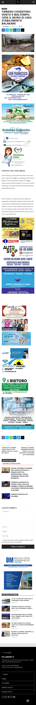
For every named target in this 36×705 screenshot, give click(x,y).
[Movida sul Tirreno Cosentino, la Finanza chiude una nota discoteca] (6, 622)
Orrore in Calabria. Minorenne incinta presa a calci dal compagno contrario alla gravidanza (26, 439)
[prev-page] (3, 491)
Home (3, 6)
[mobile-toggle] (3, 2)
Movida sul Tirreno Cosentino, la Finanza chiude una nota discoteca (22, 621)
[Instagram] (5, 685)
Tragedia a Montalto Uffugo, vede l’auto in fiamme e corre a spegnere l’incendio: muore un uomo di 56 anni (22, 475)
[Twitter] (7, 30)
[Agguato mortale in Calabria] (6, 485)
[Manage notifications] (27, 700)
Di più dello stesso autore (11, 452)
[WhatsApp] (11, 30)
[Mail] (8, 685)
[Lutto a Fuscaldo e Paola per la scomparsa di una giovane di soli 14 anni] (6, 589)
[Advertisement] (18, 194)
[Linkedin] (15, 30)
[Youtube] (14, 685)
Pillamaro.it (6, 26)
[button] (33, 2)
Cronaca (8, 6)
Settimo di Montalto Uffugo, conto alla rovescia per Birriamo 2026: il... (22, 613)
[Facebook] (3, 30)
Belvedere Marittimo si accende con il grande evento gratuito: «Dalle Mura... (21, 604)
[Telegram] (18, 30)
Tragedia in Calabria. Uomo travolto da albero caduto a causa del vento (10, 438)
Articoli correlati (9, 449)
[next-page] (5, 491)
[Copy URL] (22, 30)
